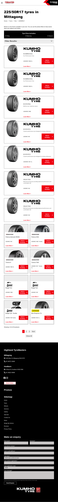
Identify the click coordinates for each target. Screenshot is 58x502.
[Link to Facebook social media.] (4, 378)
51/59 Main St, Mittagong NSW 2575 (15, 358)
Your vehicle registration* (10, 460)
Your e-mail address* (9, 451)
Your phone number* (9, 446)
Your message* (8, 470)
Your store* (7, 456)
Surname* (32, 440)
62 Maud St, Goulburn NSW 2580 (14, 369)
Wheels (6, 406)
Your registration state (10, 465)
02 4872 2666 (10, 361)
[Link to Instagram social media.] (7, 378)
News (5, 420)
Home (5, 400)
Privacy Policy (8, 429)
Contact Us (7, 417)
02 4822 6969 (10, 372)
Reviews (6, 426)
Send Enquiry (10, 483)
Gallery (6, 411)
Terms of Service (32, 480)
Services (6, 409)
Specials (6, 414)
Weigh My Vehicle (9, 423)
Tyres (5, 403)
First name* (7, 440)
